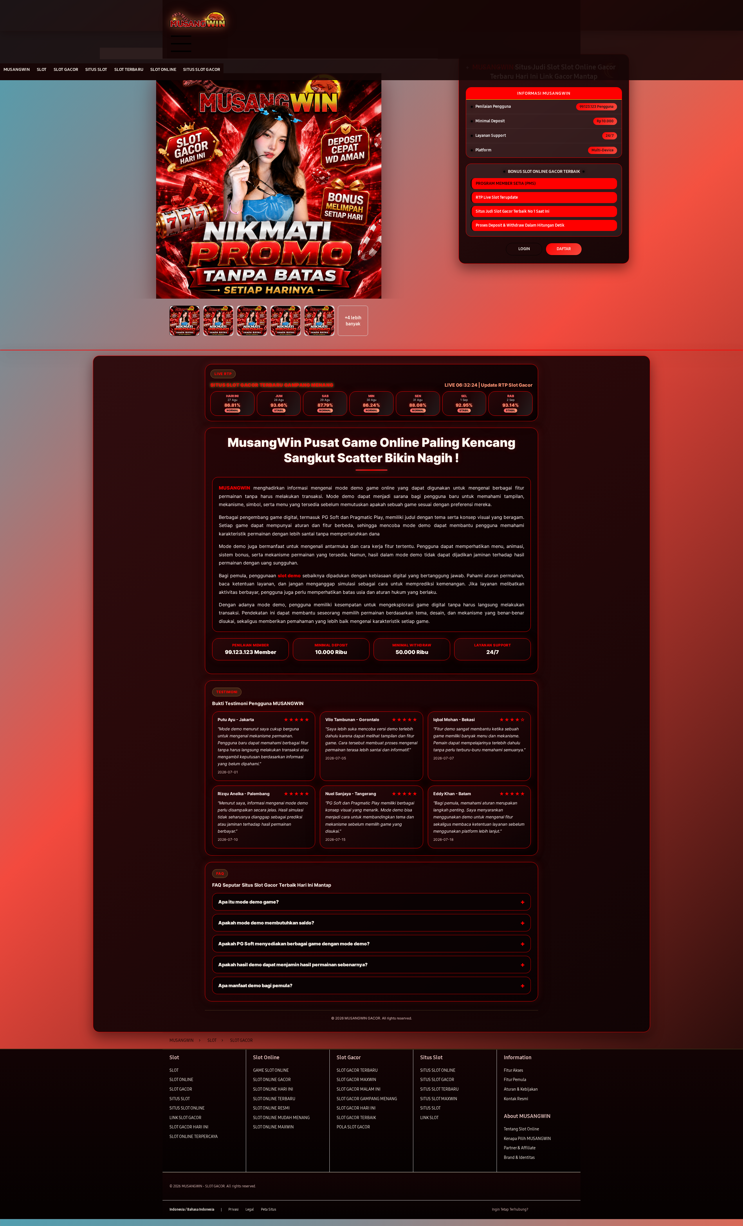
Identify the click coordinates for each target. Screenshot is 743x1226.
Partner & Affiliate (519, 1148)
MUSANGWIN (234, 488)
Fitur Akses (513, 1070)
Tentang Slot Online (521, 1129)
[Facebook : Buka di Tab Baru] (536, 1209)
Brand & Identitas (519, 1157)
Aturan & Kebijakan (521, 1089)
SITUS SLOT (179, 1098)
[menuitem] (16, 70)
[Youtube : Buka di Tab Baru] (570, 1209)
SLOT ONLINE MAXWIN (273, 1127)
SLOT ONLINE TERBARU (274, 1098)
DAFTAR (564, 248)
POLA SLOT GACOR (353, 1127)
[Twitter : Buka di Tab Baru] (547, 1209)
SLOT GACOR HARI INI (188, 1127)
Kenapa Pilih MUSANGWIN (527, 1138)
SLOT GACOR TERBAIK (356, 1117)
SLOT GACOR (180, 1089)
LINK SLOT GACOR (185, 1117)
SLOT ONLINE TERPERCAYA (193, 1136)
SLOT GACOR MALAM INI (358, 1089)
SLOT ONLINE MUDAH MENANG (281, 1117)
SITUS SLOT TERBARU (439, 1089)
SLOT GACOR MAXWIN (356, 1079)
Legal (250, 1209)
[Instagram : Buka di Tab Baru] (558, 1209)
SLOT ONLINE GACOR (272, 1079)
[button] (184, 321)
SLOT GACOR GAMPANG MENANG (367, 1098)
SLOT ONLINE (181, 1079)
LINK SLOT (429, 1117)
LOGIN (524, 248)
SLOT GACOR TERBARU (357, 1070)
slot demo (289, 575)
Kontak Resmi (516, 1098)
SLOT (173, 1070)
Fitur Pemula (515, 1079)
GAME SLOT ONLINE (271, 1070)
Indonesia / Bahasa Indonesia (191, 1209)
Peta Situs (268, 1209)
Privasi (233, 1209)
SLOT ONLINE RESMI (271, 1108)
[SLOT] (197, 19)
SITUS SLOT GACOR (437, 1079)
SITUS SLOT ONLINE (187, 1108)
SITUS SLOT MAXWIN (438, 1098)
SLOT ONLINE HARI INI (273, 1089)
